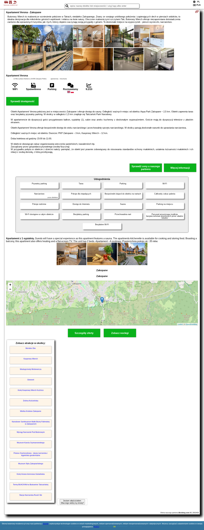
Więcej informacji (180, 168)
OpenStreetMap (191, 324)
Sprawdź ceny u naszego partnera (146, 167)
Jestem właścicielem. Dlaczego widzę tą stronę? (72, 502)
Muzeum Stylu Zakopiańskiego (30, 464)
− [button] (10, 289)
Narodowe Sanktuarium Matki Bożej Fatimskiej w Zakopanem (31, 423)
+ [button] (10, 285)
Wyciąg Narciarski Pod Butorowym (31, 432)
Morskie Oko (31, 348)
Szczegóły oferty (84, 333)
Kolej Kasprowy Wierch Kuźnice (31, 390)
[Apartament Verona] (42, 48)
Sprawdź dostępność (22, 101)
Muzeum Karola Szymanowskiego (31, 443)
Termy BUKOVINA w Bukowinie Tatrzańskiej (30, 485)
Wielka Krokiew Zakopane (30, 411)
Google (46, 524)
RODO (96, 527)
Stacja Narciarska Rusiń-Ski (30, 495)
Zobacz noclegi (120, 333)
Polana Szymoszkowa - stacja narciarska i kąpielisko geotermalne (31, 454)
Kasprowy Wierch (31, 359)
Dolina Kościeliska (30, 401)
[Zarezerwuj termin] (197, 11)
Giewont (30, 380)
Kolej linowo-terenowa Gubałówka (31, 474)
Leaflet (180, 324)
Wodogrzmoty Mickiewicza (30, 369)
